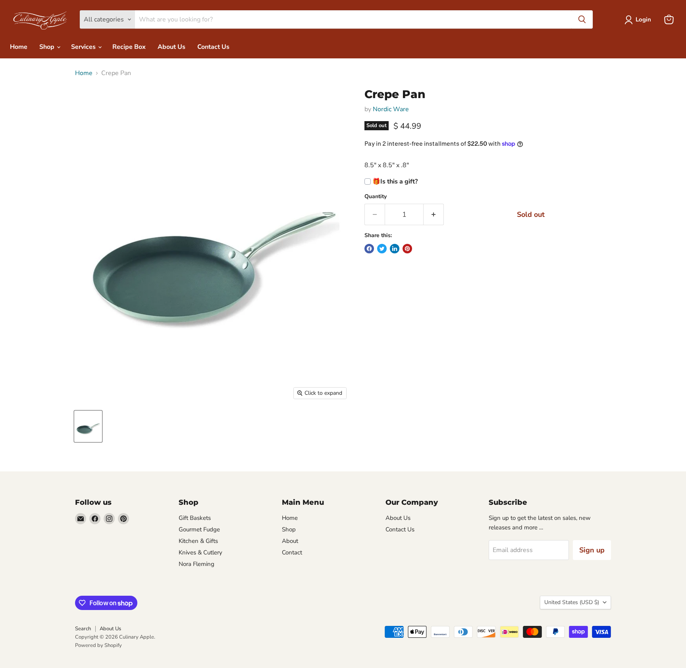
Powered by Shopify (98, 645)
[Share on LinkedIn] (394, 248)
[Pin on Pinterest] (407, 248)
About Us (171, 46)
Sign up (592, 550)
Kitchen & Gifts (198, 541)
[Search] (582, 19)
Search (83, 628)
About (290, 541)
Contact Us (213, 46)
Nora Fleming (196, 564)
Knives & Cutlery (200, 552)
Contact (292, 552)
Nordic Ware (391, 109)
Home (18, 46)
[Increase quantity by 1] (434, 215)
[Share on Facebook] (369, 248)
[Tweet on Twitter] (382, 248)
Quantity (375, 196)
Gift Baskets (195, 518)
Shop (47, 46)
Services (84, 46)
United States (571, 602)
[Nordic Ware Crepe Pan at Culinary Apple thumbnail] (88, 426)
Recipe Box (129, 46)
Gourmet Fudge (199, 529)
